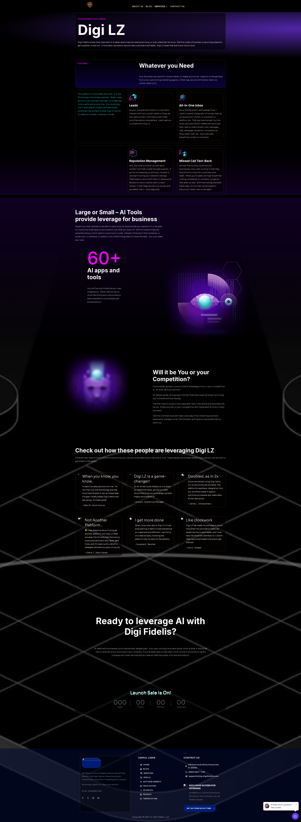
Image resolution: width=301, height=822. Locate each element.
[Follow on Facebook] (83, 798)
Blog (149, 6)
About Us (137, 6)
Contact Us (177, 6)
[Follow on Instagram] (93, 798)
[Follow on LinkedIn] (98, 798)
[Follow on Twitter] (88, 798)
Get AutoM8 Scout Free (199, 808)
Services (160, 6)
